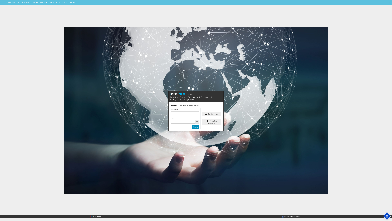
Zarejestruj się (213, 114)
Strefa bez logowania (212, 122)
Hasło (172, 118)
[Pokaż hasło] (197, 122)
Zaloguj (195, 127)
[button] (387, 216)
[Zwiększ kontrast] (390, 216)
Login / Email (174, 109)
